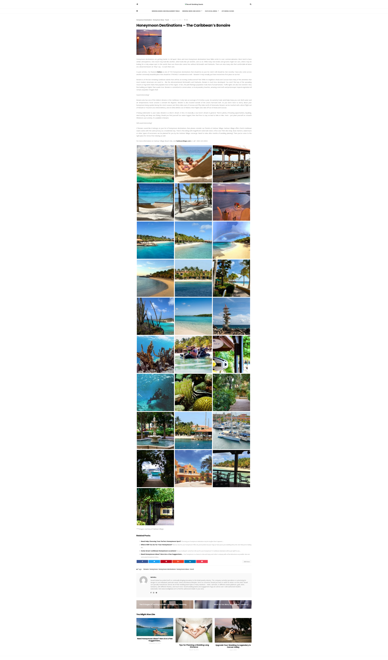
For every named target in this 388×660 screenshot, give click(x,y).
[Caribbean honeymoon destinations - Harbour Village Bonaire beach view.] (193, 278)
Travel (167, 20)
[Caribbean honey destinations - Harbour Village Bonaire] (155, 164)
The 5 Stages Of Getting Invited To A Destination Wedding (162, 604)
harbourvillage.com (183, 141)
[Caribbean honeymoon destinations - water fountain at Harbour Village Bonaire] (155, 430)
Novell (153, 577)
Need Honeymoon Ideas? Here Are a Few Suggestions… (162, 554)
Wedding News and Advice (191, 11)
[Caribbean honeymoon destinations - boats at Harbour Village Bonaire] (155, 468)
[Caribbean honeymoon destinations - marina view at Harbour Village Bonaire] (231, 430)
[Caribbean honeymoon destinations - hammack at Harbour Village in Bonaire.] (155, 202)
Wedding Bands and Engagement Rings (166, 11)
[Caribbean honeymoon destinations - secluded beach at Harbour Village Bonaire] (193, 316)
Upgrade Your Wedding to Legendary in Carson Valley (233, 646)
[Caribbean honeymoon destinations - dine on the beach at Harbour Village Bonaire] (231, 202)
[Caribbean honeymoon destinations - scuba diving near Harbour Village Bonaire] (155, 392)
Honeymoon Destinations (144, 20)
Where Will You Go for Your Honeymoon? (156, 545)
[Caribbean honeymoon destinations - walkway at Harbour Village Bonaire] (231, 278)
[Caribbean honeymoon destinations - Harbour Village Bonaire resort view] (193, 430)
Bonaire (146, 569)
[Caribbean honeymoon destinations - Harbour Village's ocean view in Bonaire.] (231, 316)
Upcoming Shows (228, 11)
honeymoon (154, 569)
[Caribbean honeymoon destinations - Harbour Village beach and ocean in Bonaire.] (155, 240)
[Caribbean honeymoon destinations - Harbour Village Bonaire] (231, 164)
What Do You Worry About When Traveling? (231, 604)
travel (192, 569)
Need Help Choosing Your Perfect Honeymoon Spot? (161, 541)
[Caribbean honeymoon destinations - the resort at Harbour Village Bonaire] (193, 468)
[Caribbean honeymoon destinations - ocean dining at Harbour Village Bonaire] (231, 468)
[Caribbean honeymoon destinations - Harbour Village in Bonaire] (193, 240)
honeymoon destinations (167, 569)
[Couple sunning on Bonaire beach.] (193, 164)
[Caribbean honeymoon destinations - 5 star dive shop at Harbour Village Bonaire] (231, 354)
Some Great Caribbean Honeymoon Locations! (158, 551)
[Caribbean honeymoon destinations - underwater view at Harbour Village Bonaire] (155, 354)
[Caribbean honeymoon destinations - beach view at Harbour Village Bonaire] (155, 278)
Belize (159, 72)
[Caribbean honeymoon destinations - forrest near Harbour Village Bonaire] (231, 392)
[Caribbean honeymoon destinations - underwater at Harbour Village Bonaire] (193, 392)
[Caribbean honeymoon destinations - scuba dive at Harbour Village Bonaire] (193, 354)
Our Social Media (211, 11)
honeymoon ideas (183, 569)
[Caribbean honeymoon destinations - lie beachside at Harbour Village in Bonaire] (193, 202)
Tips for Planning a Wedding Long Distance (194, 646)
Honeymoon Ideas (158, 20)
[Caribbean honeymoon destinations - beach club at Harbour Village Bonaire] (155, 506)
